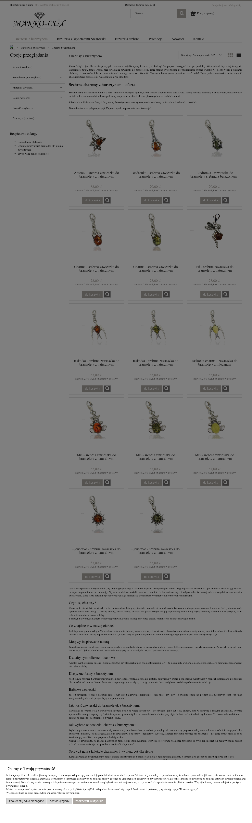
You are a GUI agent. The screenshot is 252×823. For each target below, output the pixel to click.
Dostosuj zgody (59, 801)
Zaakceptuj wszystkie (89, 801)
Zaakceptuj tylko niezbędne (26, 801)
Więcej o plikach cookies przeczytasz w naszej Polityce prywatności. (43, 792)
